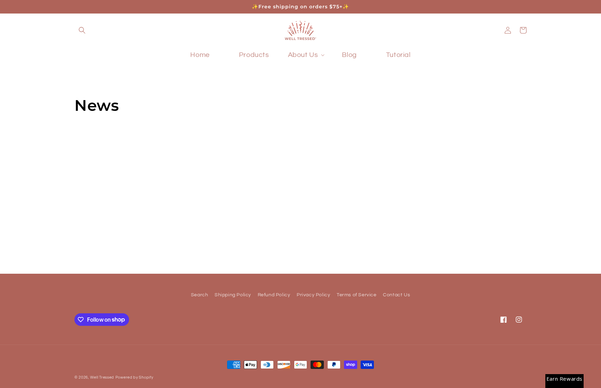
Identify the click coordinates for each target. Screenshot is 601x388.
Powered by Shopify (134, 377)
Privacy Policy (313, 294)
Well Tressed (102, 377)
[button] (82, 30)
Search (199, 294)
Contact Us (396, 294)
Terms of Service (357, 294)
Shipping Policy (233, 294)
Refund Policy (274, 294)
